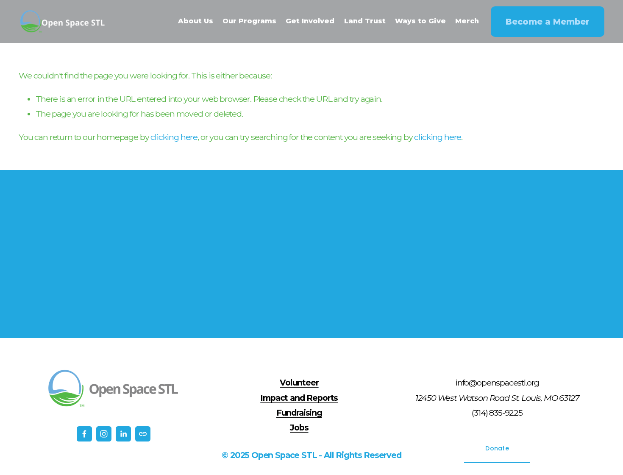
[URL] (142, 433)
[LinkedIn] (123, 433)
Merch (467, 21)
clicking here (173, 137)
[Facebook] (84, 433)
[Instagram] (103, 433)
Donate (497, 448)
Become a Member (548, 22)
